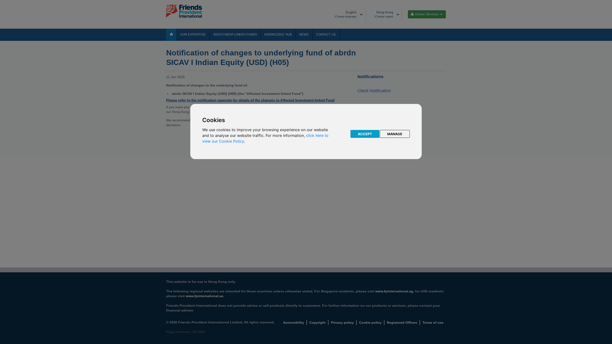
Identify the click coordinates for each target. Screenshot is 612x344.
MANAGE (394, 134)
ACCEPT (365, 134)
